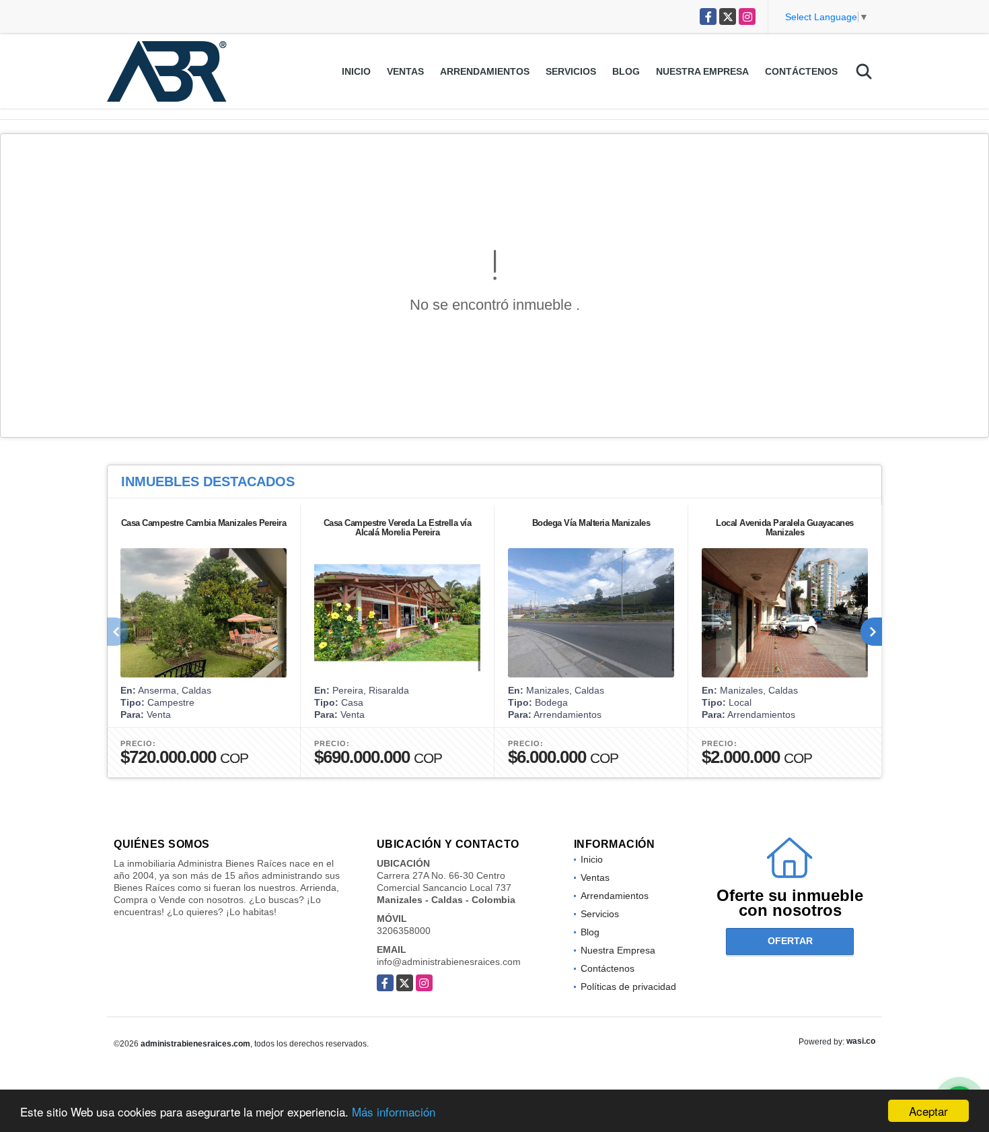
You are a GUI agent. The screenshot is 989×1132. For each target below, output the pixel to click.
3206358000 (404, 930)
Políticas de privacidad (628, 986)
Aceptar (928, 1110)
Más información (393, 1111)
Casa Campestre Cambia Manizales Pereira (204, 523)
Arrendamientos (484, 71)
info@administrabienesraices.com (449, 961)
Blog (626, 71)
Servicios (571, 71)
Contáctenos (801, 71)
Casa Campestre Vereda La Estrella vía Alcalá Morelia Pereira (398, 527)
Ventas (405, 71)
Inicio (356, 71)
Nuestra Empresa (702, 71)
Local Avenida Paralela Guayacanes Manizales (785, 527)
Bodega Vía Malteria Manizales (591, 523)
